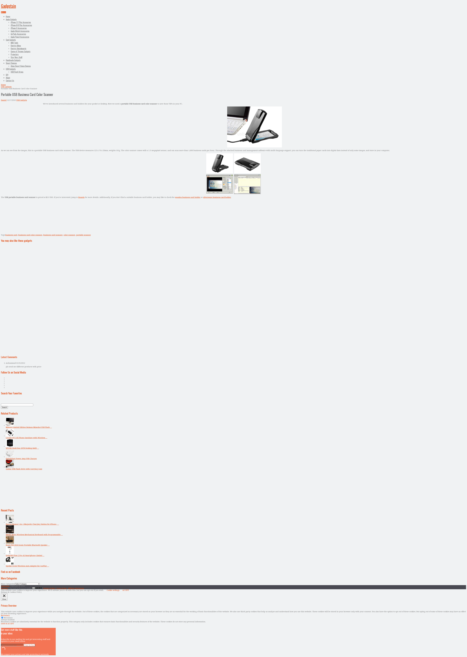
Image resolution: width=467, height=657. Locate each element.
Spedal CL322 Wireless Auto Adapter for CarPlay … (27, 566)
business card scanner (53, 235)
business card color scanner (30, 235)
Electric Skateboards (18, 48)
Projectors (15, 54)
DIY (7, 74)
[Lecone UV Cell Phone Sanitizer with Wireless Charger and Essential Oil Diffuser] (10, 436)
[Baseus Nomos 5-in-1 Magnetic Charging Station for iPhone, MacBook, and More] (10, 522)
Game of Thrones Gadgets (20, 51)
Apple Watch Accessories (20, 31)
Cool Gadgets (11, 39)
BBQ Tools (14, 42)
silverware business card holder (217, 197)
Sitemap (4, 588)
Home (8, 16)
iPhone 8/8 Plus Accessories (21, 25)
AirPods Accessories (18, 34)
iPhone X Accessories (19, 28)
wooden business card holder (187, 197)
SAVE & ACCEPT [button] (7, 624)
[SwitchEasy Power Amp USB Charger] (10, 457)
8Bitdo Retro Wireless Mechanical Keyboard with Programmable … (34, 535)
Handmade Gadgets (13, 60)
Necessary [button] (5, 615)
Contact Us (10, 80)
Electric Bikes (16, 45)
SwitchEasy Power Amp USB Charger (21, 459)
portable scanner (83, 235)
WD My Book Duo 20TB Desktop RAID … (22, 448)
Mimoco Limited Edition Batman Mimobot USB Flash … (29, 427)
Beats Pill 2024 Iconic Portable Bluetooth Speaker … (28, 545)
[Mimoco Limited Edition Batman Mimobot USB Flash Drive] (10, 425)
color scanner (69, 235)
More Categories (8, 584)
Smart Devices (11, 63)
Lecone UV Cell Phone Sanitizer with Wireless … (26, 438)
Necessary (8, 618)
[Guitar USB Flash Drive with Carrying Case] (10, 467)
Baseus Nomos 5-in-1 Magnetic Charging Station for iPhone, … (32, 524)
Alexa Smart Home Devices (21, 66)
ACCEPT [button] (125, 590)
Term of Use (61, 588)
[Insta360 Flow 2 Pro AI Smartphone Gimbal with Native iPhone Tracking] (10, 554)
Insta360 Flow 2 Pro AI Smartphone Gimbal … (25, 555)
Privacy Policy (49, 588)
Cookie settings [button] (113, 590)
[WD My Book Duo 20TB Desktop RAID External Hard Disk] (10, 446)
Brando (81, 197)
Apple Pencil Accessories (20, 36)
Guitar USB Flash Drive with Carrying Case (24, 469)
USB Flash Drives (17, 71)
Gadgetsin (8, 6)
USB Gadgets (11, 69)
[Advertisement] (21, 120)
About (8, 77)
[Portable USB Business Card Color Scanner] (254, 147)
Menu (3, 12)
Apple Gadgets (11, 19)
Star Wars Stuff (16, 57)
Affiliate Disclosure (76, 588)
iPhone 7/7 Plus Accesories (21, 22)
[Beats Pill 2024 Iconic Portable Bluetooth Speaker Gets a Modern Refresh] (10, 543)
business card (11, 235)
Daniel (4, 100)
